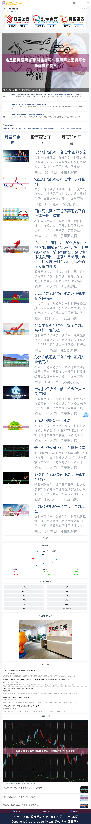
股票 (66, 591)
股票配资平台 (76, 811)
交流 (24, 600)
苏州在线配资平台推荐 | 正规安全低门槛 (59, 359)
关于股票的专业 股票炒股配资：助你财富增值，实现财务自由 (21, 805)
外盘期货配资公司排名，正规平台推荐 (59, 477)
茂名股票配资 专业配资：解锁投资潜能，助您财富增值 (28, 104)
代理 (24, 587)
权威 (66, 604)
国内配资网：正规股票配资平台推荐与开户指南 (59, 213)
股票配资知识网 (56, 821)
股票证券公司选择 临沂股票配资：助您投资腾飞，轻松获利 (19, 783)
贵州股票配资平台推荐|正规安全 (60, 152)
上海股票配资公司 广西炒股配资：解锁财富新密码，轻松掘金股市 (22, 788)
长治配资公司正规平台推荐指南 (59, 447)
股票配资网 (17, 811)
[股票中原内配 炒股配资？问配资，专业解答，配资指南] (84, 798)
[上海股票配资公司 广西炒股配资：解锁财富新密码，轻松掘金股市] (84, 789)
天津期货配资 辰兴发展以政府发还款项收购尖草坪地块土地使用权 (21, 706)
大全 (66, 595)
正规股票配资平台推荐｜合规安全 (59, 508)
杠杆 (24, 604)
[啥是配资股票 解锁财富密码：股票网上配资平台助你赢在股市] (45, 62)
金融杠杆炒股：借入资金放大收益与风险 (59, 391)
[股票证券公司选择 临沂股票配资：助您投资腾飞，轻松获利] (45, 751)
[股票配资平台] (12, 3)
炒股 (66, 600)
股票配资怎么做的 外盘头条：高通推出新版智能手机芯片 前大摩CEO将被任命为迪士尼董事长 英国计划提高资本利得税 (49, 94)
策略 (24, 608)
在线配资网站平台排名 (52, 420)
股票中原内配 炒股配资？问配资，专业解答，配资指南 (19, 797)
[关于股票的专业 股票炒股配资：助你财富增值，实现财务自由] (84, 806)
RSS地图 (56, 816)
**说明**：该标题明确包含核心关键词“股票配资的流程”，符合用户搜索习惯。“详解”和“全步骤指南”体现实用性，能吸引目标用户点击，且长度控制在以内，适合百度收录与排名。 (61, 254)
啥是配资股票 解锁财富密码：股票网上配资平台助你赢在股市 (22, 90)
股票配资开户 (46, 811)
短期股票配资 (67, 608)
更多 (83, 9)
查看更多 (45, 538)
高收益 (24, 591)
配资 (66, 587)
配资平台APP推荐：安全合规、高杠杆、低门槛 (59, 327)
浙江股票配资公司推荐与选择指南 (59, 181)
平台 (24, 595)
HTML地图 (70, 816)
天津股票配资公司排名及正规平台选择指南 (59, 296)
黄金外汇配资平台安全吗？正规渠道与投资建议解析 (27, 114)
